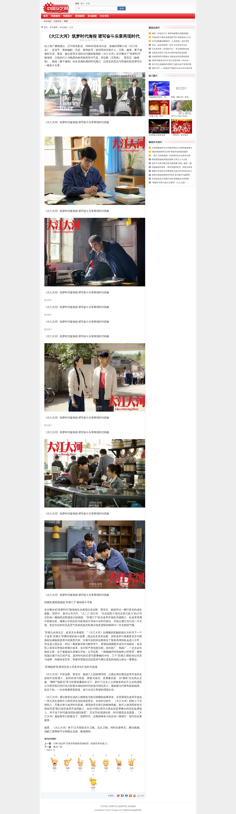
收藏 (142, 796)
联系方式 (113, 806)
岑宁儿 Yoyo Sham (179, 116)
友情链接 (132, 806)
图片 (82, 3)
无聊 (106, 768)
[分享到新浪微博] (118, 795)
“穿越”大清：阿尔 (156, 116)
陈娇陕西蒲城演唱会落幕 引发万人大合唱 (169, 159)
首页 (46, 27)
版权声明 (123, 806)
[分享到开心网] (130, 795)
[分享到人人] (126, 795)
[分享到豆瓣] (122, 795)
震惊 (55, 768)
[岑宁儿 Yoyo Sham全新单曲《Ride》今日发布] (181, 107)
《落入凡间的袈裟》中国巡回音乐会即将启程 (171, 155)
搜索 (66, 21)
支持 (132, 768)
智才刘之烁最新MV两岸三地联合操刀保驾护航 (171, 64)
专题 (88, 3)
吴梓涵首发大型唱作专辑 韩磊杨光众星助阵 (170, 179)
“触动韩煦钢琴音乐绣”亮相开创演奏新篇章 (170, 152)
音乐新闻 (53, 27)
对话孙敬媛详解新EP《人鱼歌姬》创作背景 (170, 41)
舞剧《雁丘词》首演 (179, 97)
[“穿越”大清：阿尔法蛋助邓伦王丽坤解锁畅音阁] (159, 107)
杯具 (93, 768)
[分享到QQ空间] (134, 795)
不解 (67, 768)
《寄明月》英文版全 (179, 135)
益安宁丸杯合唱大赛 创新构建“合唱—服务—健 (172, 163)
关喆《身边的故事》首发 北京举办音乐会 (169, 45)
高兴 (119, 768)
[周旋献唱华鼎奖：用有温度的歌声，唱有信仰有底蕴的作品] (159, 88)
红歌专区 (57, 21)
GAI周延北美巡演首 (157, 135)
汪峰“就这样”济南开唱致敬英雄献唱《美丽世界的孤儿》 (81, 743)
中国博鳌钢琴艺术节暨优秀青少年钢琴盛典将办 (172, 148)
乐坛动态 (47, 21)
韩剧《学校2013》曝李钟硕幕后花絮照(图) (170, 33)
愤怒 (80, 768)
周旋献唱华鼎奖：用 (157, 97)
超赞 (93, 788)
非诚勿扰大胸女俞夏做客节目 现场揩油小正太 (171, 37)
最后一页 (57, 747)
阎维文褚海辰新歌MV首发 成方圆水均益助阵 (171, 175)
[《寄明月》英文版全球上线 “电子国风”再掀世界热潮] (181, 126)
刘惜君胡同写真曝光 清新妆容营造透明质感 (170, 56)
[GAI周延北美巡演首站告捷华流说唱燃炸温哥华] (159, 126)
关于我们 (104, 806)
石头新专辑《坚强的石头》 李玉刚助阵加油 (170, 49)
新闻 (77, 3)
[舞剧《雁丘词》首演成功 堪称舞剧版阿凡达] (181, 88)
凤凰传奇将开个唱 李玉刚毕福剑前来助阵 (169, 53)
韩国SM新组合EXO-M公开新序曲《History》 (171, 60)
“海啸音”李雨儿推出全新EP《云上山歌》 (169, 182)
